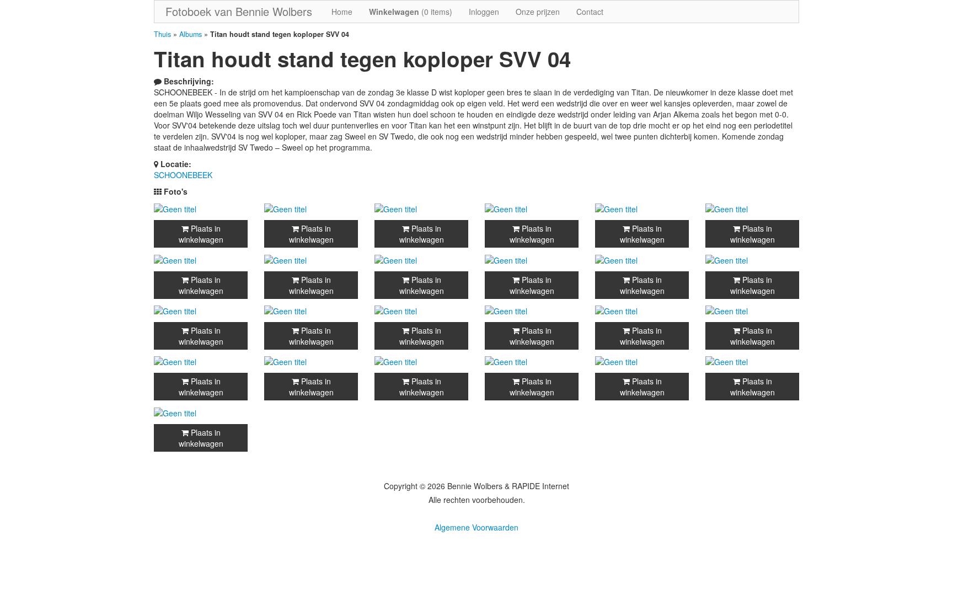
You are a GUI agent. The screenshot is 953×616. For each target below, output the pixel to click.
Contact (589, 11)
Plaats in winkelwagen (201, 234)
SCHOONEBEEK (183, 174)
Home (341, 11)
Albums (190, 34)
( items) (410, 11)
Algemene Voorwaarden (476, 527)
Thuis (162, 34)
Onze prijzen (538, 11)
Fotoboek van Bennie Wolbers (238, 11)
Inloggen (484, 11)
